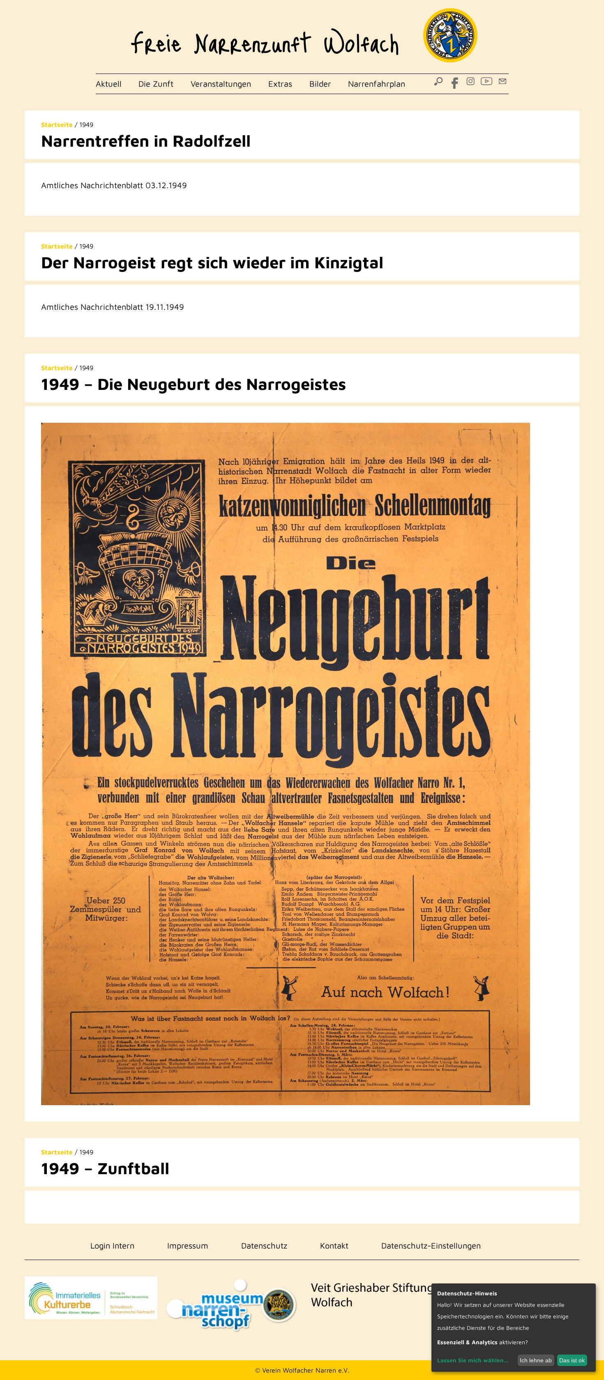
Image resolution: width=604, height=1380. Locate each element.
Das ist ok (572, 1360)
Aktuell (109, 83)
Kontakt (334, 1245)
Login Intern (112, 1245)
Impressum (187, 1245)
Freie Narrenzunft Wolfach (265, 37)
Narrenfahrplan (376, 83)
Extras (280, 83)
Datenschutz (264, 1245)
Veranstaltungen (221, 83)
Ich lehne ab (536, 1360)
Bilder (320, 83)
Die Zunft (155, 83)
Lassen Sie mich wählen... (473, 1360)
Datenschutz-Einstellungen (431, 1245)
